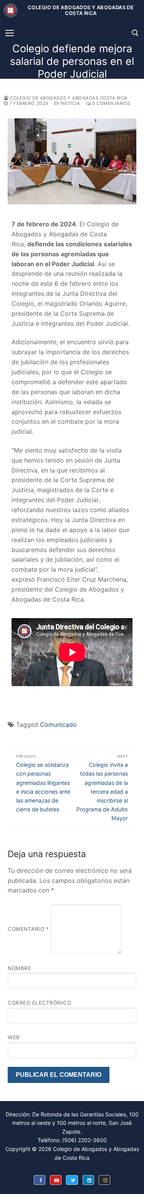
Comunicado (58, 724)
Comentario (28, 929)
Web (14, 1037)
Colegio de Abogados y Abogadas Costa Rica (68, 98)
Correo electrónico (39, 1003)
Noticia (69, 103)
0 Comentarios (111, 103)
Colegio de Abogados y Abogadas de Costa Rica (81, 11)
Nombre (19, 968)
